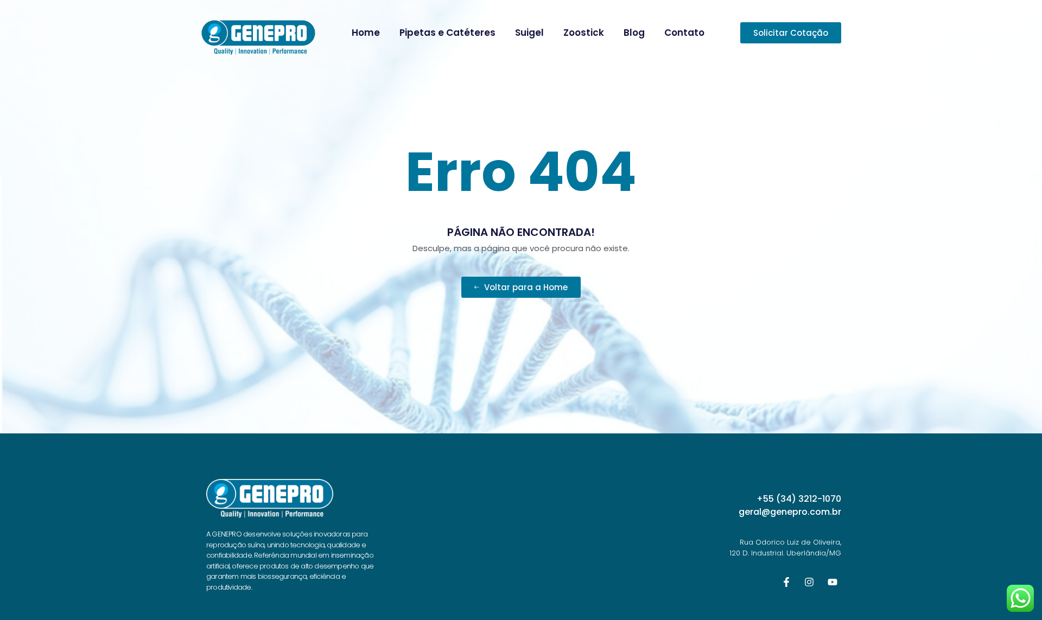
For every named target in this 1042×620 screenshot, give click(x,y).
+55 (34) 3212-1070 (799, 499)
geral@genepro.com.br (790, 512)
